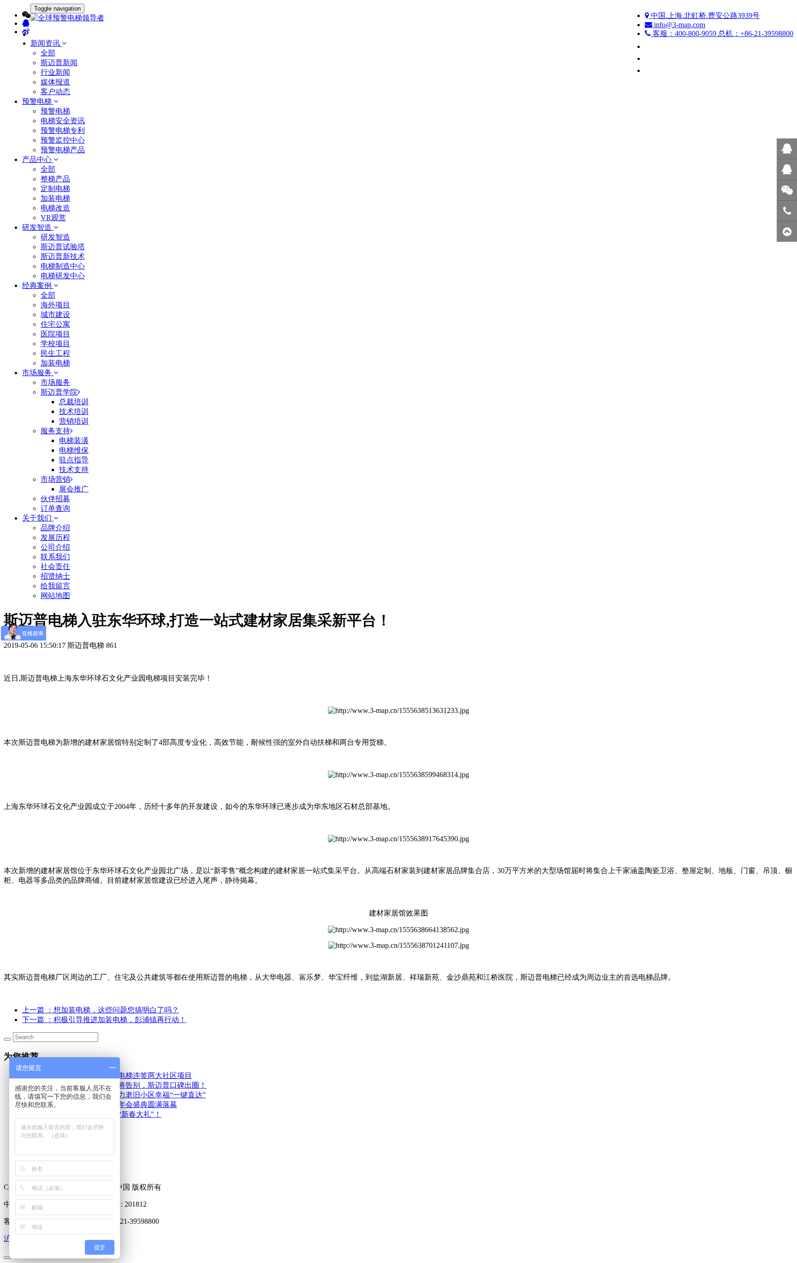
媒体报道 (55, 82)
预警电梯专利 (63, 130)
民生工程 (55, 353)
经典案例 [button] (38, 285)
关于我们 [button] (38, 518)
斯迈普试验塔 (63, 247)
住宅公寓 (55, 324)
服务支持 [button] (55, 431)
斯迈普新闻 (59, 62)
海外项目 (55, 305)
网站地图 (55, 595)
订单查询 (55, 508)
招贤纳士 (55, 576)
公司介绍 (55, 547)
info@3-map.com (678, 25)
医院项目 (55, 334)
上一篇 (100, 1010)
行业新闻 (55, 72)
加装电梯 (55, 198)
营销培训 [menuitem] (74, 421)
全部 (48, 53)
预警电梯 (55, 111)
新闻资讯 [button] (46, 43)
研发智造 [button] (38, 227)
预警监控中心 (63, 140)
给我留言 (55, 586)
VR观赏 (53, 217)
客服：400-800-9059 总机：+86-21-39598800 (722, 33)
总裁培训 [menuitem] (74, 402)
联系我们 (55, 557)
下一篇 (104, 1020)
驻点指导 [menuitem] (74, 460)
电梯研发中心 (63, 276)
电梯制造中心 (63, 266)
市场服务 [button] (38, 373)
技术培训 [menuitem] (74, 411)
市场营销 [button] (55, 479)
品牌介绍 (55, 528)
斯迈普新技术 (63, 256)
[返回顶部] (787, 231)
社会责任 (55, 566)
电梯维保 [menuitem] (74, 450)
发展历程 (55, 537)
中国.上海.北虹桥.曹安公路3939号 (704, 15)
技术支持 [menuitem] (74, 469)
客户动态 (55, 92)
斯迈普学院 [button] (59, 392)
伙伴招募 (55, 499)
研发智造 (55, 237)
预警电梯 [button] (38, 101)
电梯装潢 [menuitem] (74, 440)
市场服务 (55, 382)
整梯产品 (55, 179)
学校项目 (55, 343)
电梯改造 (55, 208)
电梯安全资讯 (63, 121)
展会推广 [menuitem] (74, 489)
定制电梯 (55, 188)
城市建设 (55, 314)
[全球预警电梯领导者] (398, 18)
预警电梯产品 (63, 150)
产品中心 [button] (38, 159)
